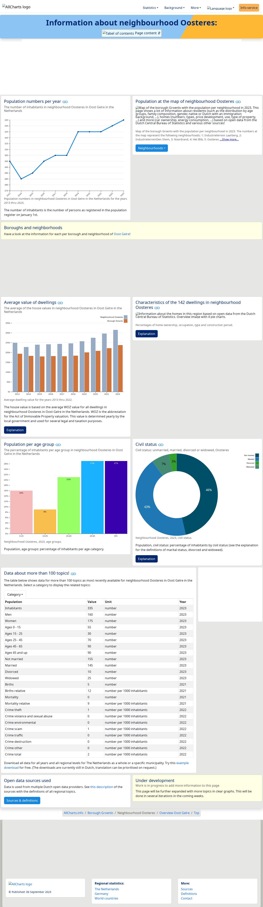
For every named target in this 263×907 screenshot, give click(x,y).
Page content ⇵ (147, 33)
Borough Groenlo (100, 813)
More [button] (195, 8)
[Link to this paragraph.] (65, 101)
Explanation (15, 430)
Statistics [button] (149, 8)
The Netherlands (107, 889)
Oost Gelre (122, 234)
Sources (187, 889)
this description (101, 787)
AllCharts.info (73, 813)
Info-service (249, 8)
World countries (106, 898)
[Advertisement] (131, 67)
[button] (221, 8)
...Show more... (229, 139)
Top (196, 813)
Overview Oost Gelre (174, 813)
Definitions (189, 894)
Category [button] (14, 594)
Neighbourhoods (150, 148)
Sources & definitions (22, 800)
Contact (186, 898)
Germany (101, 894)
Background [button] (173, 8)
